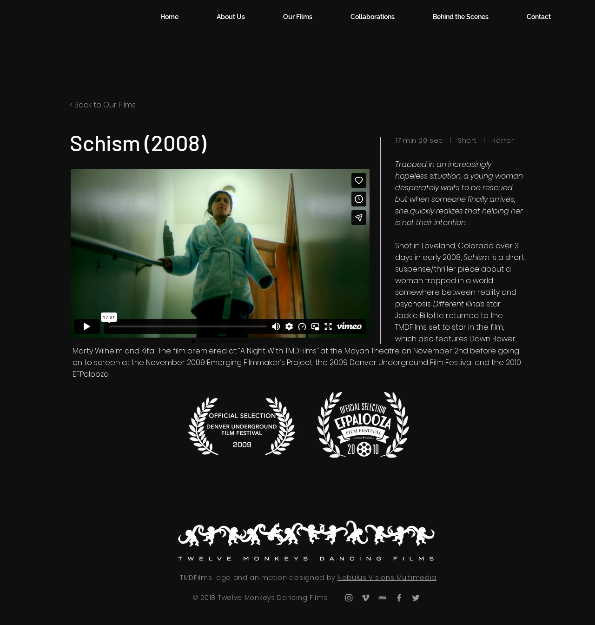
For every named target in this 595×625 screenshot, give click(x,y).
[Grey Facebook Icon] (399, 598)
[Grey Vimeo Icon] (365, 598)
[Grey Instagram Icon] (349, 598)
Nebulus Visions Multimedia (386, 577)
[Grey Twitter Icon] (416, 598)
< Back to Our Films (103, 105)
